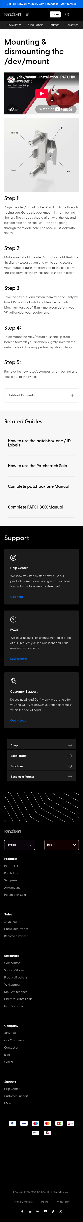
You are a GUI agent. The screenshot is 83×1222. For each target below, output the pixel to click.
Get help (16, 596)
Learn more (18, 658)
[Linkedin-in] (37, 1211)
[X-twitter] (60, 1211)
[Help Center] (13, 558)
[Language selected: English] (37, 1218)
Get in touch (19, 720)
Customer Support (24, 691)
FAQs (14, 629)
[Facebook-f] (22, 1211)
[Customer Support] (13, 681)
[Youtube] (45, 1211)
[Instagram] (30, 1211)
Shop (14, 745)
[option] (2, 1218)
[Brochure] (70, 766)
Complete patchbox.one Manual (38, 486)
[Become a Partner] (70, 777)
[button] (73, 395)
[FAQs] (13, 620)
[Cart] (76, 14)
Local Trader (19, 755)
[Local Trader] (70, 756)
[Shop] (70, 745)
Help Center (19, 568)
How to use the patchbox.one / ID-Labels (40, 443)
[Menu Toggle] (28, 14)
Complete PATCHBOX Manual (35, 507)
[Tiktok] (53, 1211)
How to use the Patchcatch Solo (37, 466)
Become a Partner (22, 776)
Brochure (17, 766)
